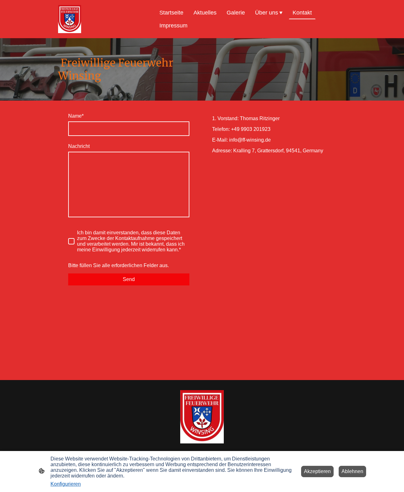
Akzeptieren (317, 471)
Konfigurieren (65, 484)
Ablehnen (352, 471)
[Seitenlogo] (69, 19)
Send (129, 279)
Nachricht (79, 146)
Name (76, 116)
